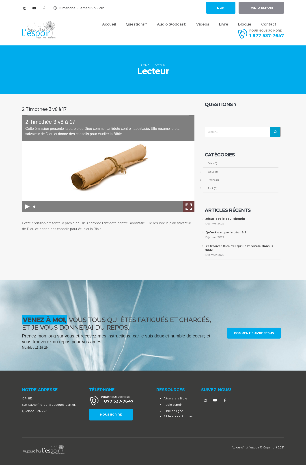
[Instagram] (24, 8)
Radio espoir (173, 404)
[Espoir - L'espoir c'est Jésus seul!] (39, 30)
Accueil (109, 24)
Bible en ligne (173, 411)
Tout (210, 188)
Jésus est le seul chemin (225, 218)
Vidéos (202, 24)
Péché (211, 179)
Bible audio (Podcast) (179, 416)
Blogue (244, 24)
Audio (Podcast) (171, 24)
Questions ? (136, 24)
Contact (268, 24)
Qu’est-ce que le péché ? (225, 232)
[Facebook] (44, 8)
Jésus (211, 171)
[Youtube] (34, 8)
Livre (223, 24)
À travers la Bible (175, 398)
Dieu (211, 163)
